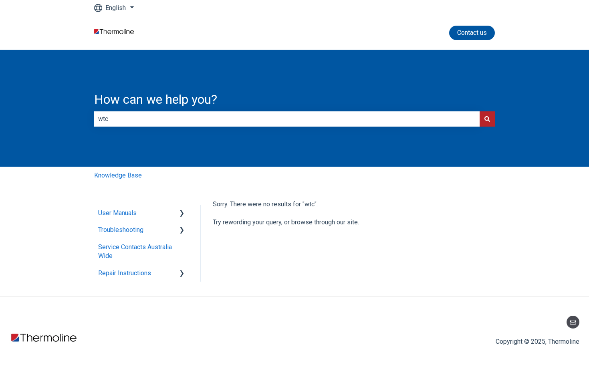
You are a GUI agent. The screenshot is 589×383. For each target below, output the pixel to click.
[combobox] (287, 119)
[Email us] (573, 322)
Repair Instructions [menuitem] (124, 273)
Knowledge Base (118, 175)
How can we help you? (155, 99)
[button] (181, 214)
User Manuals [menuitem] (117, 213)
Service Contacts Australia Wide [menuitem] (135, 251)
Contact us (472, 32)
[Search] (487, 119)
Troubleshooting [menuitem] (120, 230)
